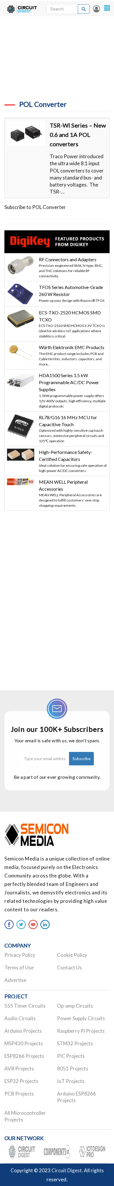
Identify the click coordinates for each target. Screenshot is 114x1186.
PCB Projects (19, 1094)
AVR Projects (19, 1068)
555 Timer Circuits (25, 1006)
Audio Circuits (20, 1018)
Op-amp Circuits (75, 1006)
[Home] (21, 8)
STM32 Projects (75, 1043)
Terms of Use (19, 967)
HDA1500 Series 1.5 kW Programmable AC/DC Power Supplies (69, 382)
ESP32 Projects (21, 1081)
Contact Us (69, 967)
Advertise (15, 980)
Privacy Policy (19, 955)
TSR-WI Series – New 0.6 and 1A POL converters (78, 134)
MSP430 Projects (23, 1043)
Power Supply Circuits (81, 1018)
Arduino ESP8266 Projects (76, 1097)
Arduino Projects (23, 1031)
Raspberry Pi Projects (81, 1031)
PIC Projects (71, 1056)
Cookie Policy (72, 955)
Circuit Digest (66, 1170)
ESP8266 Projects (24, 1056)
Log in (96, 8)
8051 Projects (72, 1068)
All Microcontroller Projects (25, 1116)
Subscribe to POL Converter (35, 207)
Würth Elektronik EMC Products (71, 347)
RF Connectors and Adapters (67, 259)
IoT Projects (70, 1081)
